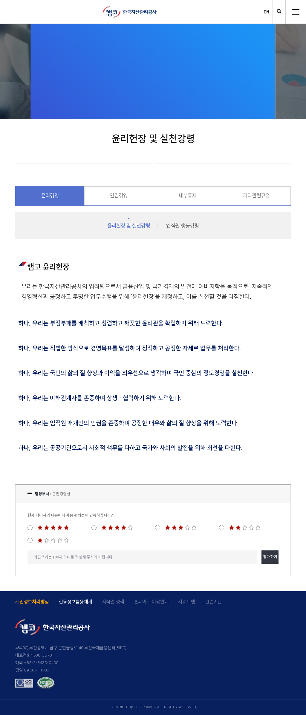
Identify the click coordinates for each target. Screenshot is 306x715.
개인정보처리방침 (32, 601)
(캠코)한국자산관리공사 (130, 12)
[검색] (279, 12)
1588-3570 (41, 655)
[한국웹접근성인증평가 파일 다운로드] (46, 683)
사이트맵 (186, 601)
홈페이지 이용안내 (151, 601)
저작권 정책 (113, 601)
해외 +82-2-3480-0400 (36, 662)
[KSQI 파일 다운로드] (24, 683)
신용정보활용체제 (75, 601)
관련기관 (213, 601)
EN (266, 12)
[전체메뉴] (296, 12)
